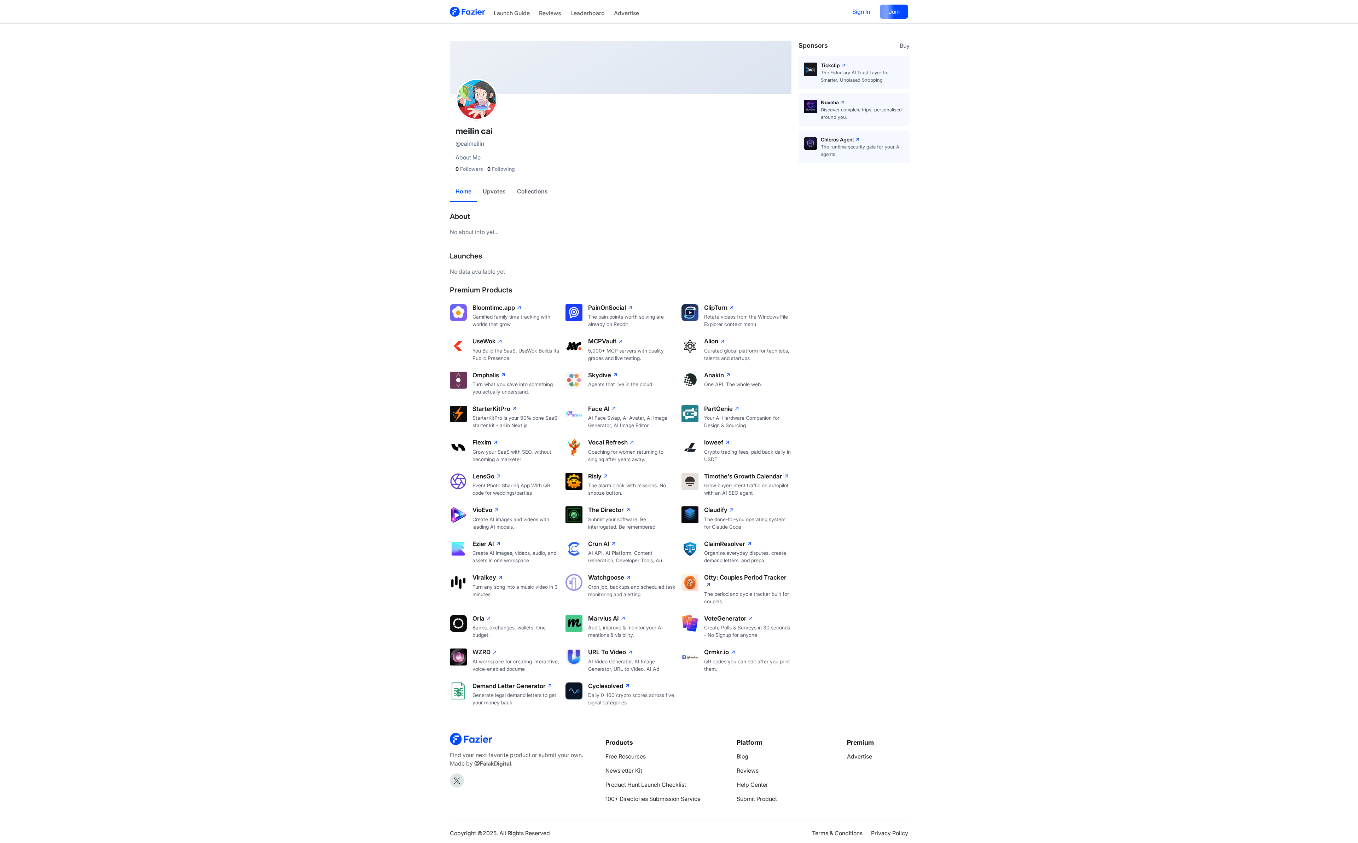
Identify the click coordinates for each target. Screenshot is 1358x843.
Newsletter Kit (623, 770)
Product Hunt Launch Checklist (645, 784)
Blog (742, 756)
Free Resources (625, 756)
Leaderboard (587, 13)
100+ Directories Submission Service (653, 798)
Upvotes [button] (494, 191)
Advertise (626, 13)
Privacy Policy (889, 833)
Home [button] (463, 191)
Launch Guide (512, 13)
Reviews (550, 13)
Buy (905, 45)
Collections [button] (532, 191)
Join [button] (894, 11)
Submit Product (757, 798)
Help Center (752, 784)
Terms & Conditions (837, 833)
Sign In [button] (861, 11)
